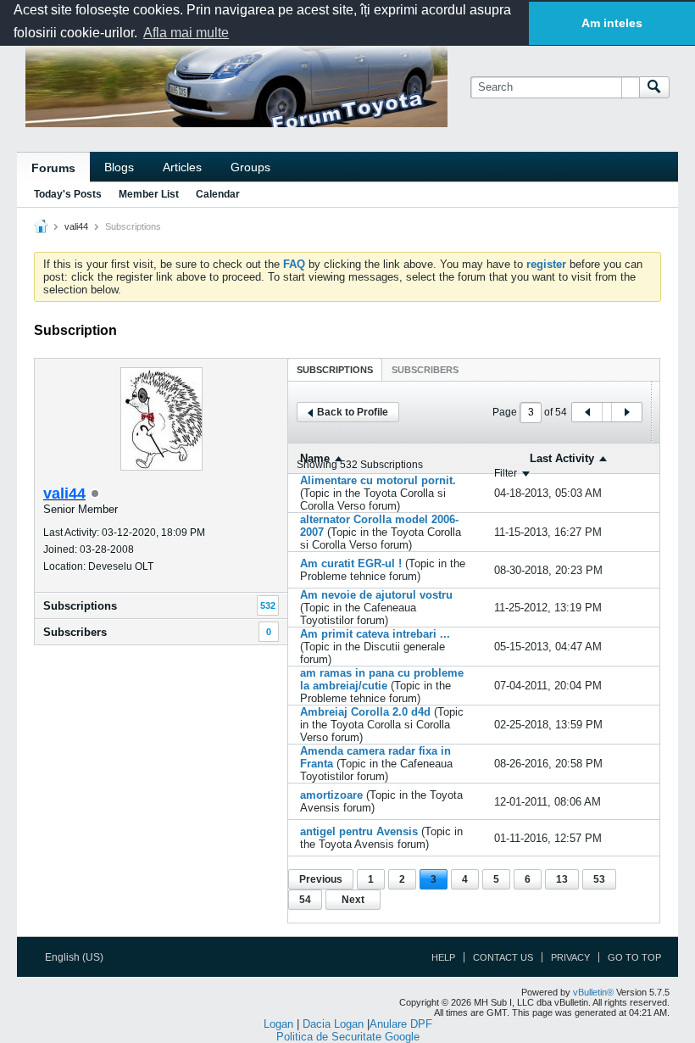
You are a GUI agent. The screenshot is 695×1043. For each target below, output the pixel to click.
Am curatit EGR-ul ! (351, 563)
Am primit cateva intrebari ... (375, 633)
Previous (320, 879)
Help (443, 957)
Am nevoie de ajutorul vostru (376, 594)
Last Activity (562, 458)
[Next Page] (626, 412)
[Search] (654, 87)
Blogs (119, 167)
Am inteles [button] (611, 23)
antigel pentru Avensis (359, 831)
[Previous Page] (587, 412)
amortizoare (331, 795)
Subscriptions (80, 606)
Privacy (570, 957)
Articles (182, 167)
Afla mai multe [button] (186, 32)
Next (353, 900)
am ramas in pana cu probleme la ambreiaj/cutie (382, 679)
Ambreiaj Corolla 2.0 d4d (365, 712)
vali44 (76, 226)
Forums (53, 168)
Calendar (218, 194)
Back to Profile (352, 412)
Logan (278, 1024)
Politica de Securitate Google (348, 1036)
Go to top (634, 957)
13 (562, 879)
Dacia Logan (333, 1024)
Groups (250, 167)
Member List (149, 194)
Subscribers (75, 632)
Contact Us (503, 957)
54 (305, 900)
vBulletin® (593, 992)
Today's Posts (68, 194)
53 (599, 879)
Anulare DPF (401, 1024)
